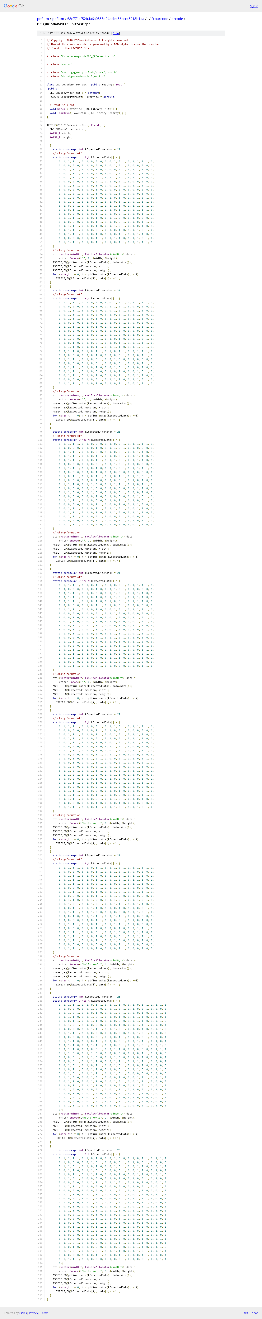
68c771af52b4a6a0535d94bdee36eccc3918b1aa (105, 18)
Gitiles (23, 1313)
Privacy (33, 1313)
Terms (44, 1313)
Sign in (254, 6)
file (116, 33)
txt (246, 1313)
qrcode (177, 18)
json (255, 1313)
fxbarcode (160, 18)
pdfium (43, 18)
